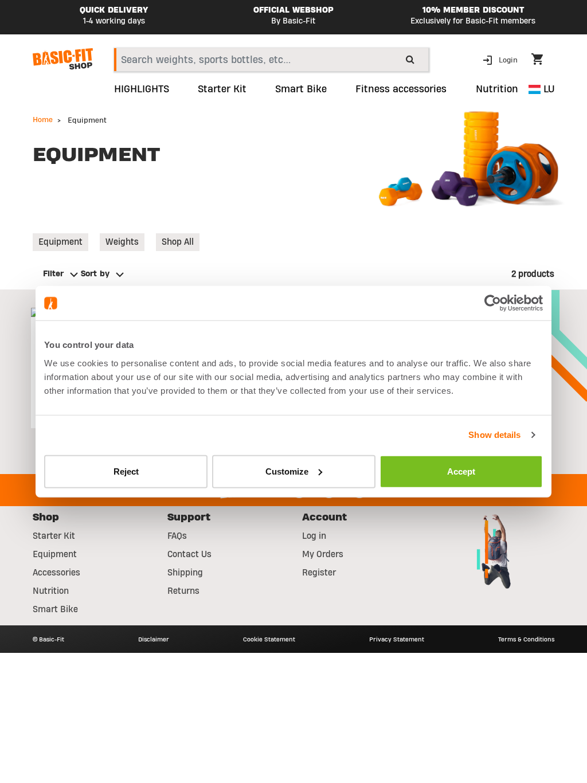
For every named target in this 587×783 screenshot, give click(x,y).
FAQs (177, 536)
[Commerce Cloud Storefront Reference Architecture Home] (63, 59)
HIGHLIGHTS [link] (141, 89)
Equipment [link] (60, 241)
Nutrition (51, 591)
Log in (314, 536)
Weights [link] (122, 241)
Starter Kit (54, 536)
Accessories (56, 572)
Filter (53, 274)
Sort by (95, 274)
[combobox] (271, 59)
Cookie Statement (269, 639)
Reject (126, 471)
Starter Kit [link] (222, 89)
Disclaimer (153, 639)
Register (319, 572)
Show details (494, 435)
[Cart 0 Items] (542, 60)
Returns (183, 591)
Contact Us (189, 554)
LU (547, 89)
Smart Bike (55, 609)
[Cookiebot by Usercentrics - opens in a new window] (493, 303)
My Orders (322, 554)
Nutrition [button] (497, 89)
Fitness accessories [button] (401, 89)
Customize (286, 471)
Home (43, 120)
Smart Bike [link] (301, 89)
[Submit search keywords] (410, 59)
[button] (501, 59)
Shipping (185, 572)
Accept (461, 471)
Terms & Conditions (526, 639)
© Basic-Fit (48, 639)
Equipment (55, 554)
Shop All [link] (178, 241)
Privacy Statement (396, 639)
